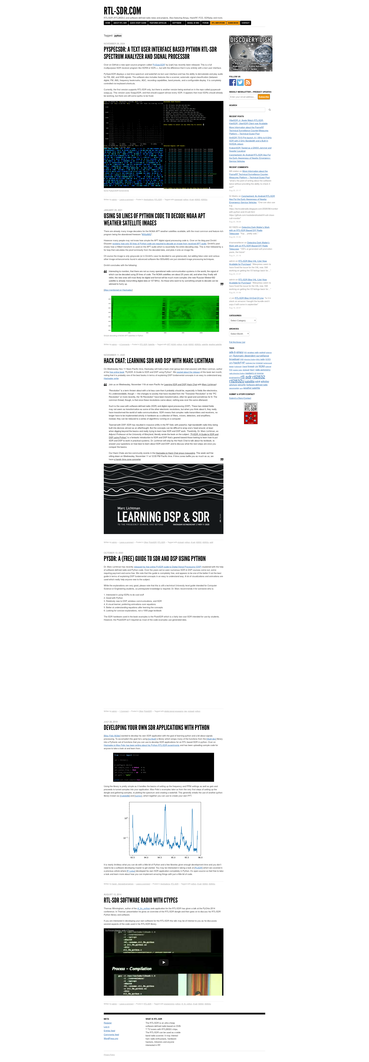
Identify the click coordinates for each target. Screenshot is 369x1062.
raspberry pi (250, 373)
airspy (239, 352)
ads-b (232, 352)
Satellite (151, 344)
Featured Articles (158, 23)
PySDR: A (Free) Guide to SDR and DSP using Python (155, 558)
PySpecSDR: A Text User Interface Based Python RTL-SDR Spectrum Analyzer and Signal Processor (160, 53)
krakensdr (238, 366)
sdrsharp (233, 384)
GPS (231, 363)
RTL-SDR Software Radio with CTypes (141, 900)
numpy (138, 795)
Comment (124, 711)
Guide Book (233, 23)
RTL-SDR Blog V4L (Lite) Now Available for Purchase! (248, 262)
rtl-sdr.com (122, 11)
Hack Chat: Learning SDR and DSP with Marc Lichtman (159, 361)
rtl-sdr (191, 199)
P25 (230, 370)
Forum (205, 23)
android (262, 352)
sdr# (211, 542)
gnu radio (260, 359)
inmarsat (259, 363)
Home (107, 23)
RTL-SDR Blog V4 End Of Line (249, 297)
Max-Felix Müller (112, 735)
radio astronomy (263, 369)
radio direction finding (237, 373)
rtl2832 (197, 199)
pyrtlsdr (152, 738)
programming (169, 1004)
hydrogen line (250, 363)
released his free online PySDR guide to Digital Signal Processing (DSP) (168, 566)
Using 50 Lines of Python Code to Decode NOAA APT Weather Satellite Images (154, 219)
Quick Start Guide (138, 23)
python (186, 199)
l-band (244, 366)
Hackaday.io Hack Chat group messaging (175, 452)
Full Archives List (237, 341)
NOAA (173, 344)
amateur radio (253, 352)
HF (243, 362)
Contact (246, 23)
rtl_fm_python (143, 908)
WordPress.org (111, 1038)
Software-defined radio (257, 384)
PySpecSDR (159, 64)
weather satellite (215, 344)
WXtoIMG (146, 234)
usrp (241, 388)
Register (108, 1022)
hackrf (237, 362)
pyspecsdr (178, 199)
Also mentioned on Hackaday (118, 289)
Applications (149, 199)
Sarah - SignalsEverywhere (122, 884)
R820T (252, 370)
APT (168, 344)
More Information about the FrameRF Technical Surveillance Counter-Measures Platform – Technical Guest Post (248, 130)
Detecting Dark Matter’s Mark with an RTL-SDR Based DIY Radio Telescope (249, 230)
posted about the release (188, 371)
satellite (205, 344)
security (242, 384)
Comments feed (111, 1034)
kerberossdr (267, 363)
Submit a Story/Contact (240, 398)
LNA (256, 366)
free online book (117, 371)
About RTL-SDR (120, 23)
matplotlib (124, 795)
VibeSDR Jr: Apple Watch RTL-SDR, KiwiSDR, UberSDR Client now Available (248, 122)
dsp (185, 711)
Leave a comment (126, 199)
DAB (242, 359)
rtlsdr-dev (211, 738)
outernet (268, 366)
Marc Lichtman (209, 384)
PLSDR (198, 867)
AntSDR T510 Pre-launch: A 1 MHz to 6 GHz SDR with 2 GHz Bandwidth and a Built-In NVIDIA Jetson (250, 140)
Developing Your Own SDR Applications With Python (156, 727)
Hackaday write (111, 378)
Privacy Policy (109, 1054)
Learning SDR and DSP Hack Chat (180, 384)
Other (146, 542)
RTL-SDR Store (218, 23)
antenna (269, 352)
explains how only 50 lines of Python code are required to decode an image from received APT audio (159, 243)
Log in (106, 1026)
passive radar (237, 370)
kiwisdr (231, 366)
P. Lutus (131, 870)
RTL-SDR (158, 199)
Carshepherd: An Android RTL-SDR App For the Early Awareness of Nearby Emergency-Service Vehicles (250, 158)
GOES (268, 359)
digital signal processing (173, 711)
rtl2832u (204, 199)
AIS (245, 352)
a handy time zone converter (127, 459)
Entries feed (109, 1030)
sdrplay (265, 381)
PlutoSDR (153, 542)
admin (114, 199)
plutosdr (181, 542)
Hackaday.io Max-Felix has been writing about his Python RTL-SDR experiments (141, 745)
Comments (124, 344)
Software (176, 23)
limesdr (251, 366)
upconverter (234, 388)
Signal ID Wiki (193, 23)
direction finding (250, 359)
